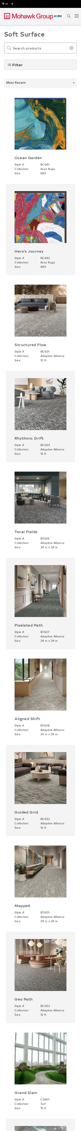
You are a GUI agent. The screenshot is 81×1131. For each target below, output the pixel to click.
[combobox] (40, 83)
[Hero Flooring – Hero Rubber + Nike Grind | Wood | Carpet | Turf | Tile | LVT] (58, 16)
